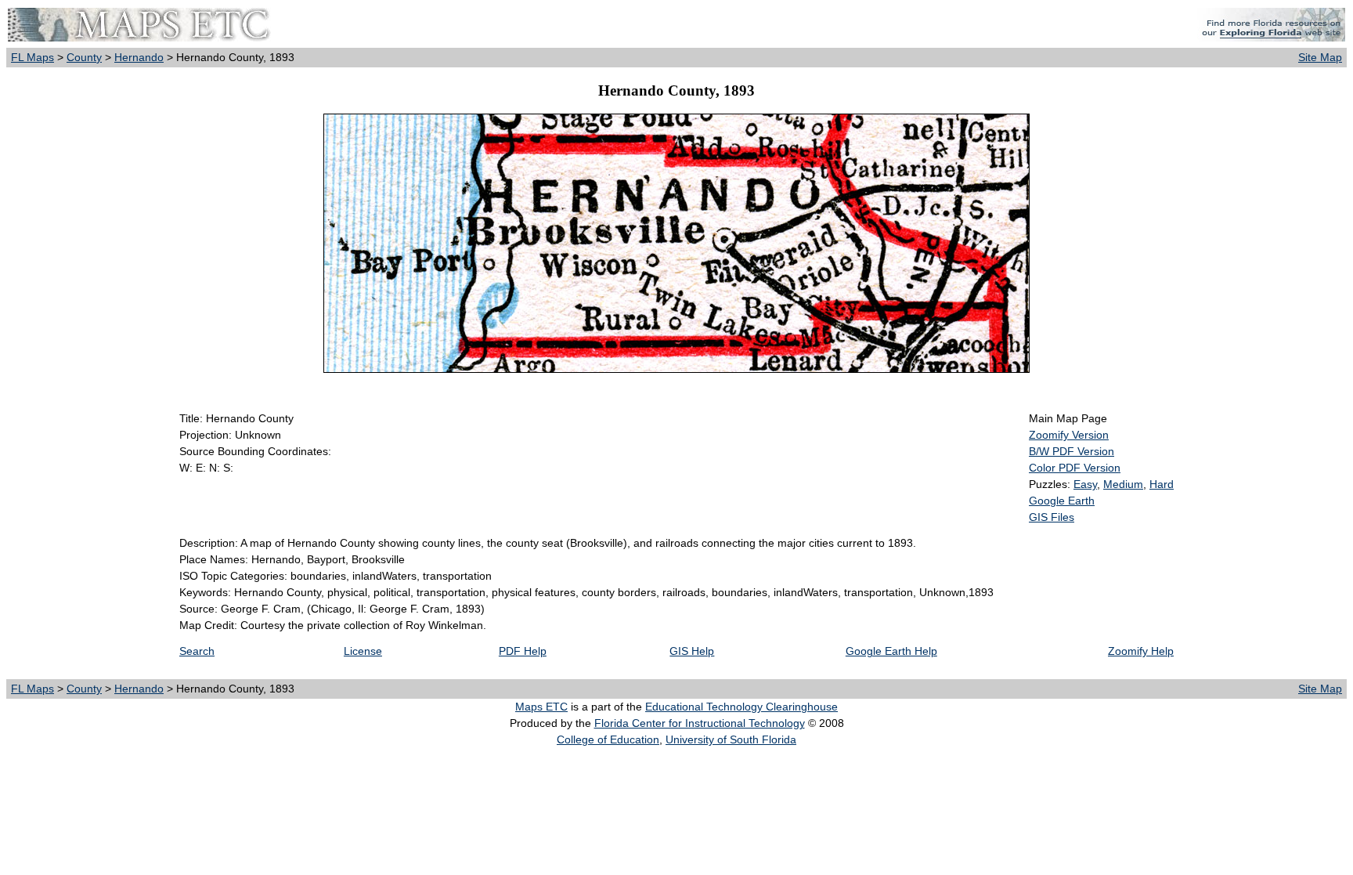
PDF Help (523, 651)
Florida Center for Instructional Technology (699, 723)
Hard (1161, 484)
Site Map (1320, 57)
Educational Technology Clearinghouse (741, 706)
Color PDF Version (1074, 467)
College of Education (608, 739)
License (363, 651)
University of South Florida (731, 739)
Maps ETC (541, 706)
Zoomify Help (1141, 651)
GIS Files (1051, 517)
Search (197, 651)
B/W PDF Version (1071, 451)
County (84, 57)
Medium (1123, 484)
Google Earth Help (891, 651)
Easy (1085, 484)
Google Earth (1062, 500)
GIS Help (691, 651)
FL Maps (32, 57)
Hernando (139, 57)
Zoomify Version (1069, 434)
